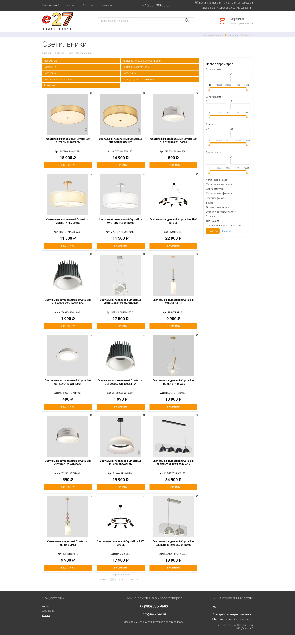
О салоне (88, 5)
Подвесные (50, 73)
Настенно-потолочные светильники (142, 60)
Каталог (59, 53)
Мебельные (50, 60)
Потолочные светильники (58, 79)
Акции (70, 5)
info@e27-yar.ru (154, 614)
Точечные (49, 85)
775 (132, 579)
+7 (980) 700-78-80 (156, 5)
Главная (46, 53)
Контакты (107, 5)
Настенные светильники (136, 66)
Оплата (46, 615)
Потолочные (130, 73)
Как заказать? (50, 5)
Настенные (50, 66)
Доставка (48, 610)
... (129, 579)
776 (136, 579)
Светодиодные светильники (138, 79)
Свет (70, 53)
